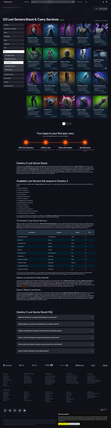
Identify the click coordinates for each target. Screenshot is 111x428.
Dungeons (6, 44)
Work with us (79, 1)
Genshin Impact (69, 401)
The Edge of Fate (9, 55)
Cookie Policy (6, 378)
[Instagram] (10, 410)
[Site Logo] (7, 2)
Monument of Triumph (10, 28)
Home (4, 7)
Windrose (68, 400)
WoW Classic (90, 392)
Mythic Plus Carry (28, 383)
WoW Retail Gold (90, 376)
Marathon (47, 400)
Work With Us (6, 385)
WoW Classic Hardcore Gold (93, 381)
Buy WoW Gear (48, 384)
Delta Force (26, 392)
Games (27, 1)
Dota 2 (25, 399)
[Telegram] (20, 410)
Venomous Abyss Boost (50, 376)
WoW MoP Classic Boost (71, 376)
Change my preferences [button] (74, 423)
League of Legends (49, 399)
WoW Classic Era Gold (92, 377)
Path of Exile (68, 393)
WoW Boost (26, 376)
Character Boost (8, 86)
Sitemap (5, 384)
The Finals (68, 396)
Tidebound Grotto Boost (50, 377)
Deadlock (5, 400)
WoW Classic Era (90, 394)
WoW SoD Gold (90, 378)
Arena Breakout (6, 394)
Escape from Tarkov (49, 393)
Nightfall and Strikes (10, 59)
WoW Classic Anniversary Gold (93, 380)
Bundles (6, 82)
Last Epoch (47, 397)
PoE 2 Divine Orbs (91, 383)
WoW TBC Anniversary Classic (93, 393)
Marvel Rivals (48, 401)
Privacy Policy (6, 376)
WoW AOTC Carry (49, 378)
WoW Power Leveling (28, 381)
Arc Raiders (5, 393)
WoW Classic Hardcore (92, 396)
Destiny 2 (9, 7)
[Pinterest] (15, 410)
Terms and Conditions (7, 380)
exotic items (24, 286)
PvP (5, 48)
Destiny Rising (27, 394)
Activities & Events (10, 66)
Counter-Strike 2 (6, 399)
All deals (6, 25)
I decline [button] (65, 423)
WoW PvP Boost (27, 378)
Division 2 (26, 397)
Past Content (8, 69)
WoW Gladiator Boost (49, 383)
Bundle (48, 286)
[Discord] (24, 410)
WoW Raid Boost (27, 377)
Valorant (68, 397)
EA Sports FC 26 (48, 392)
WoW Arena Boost (28, 380)
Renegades (7, 36)
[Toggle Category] (22, 40)
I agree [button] (60, 423)
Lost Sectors (8, 62)
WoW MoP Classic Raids (71, 378)
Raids (5, 40)
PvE (13, 7)
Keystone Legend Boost (50, 380)
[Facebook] (5, 410)
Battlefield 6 (5, 396)
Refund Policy (6, 377)
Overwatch (68, 392)
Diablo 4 (26, 396)
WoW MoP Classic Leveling (71, 377)
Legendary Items (8, 74)
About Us (5, 381)
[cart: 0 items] (106, 2)
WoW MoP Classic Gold (71, 380)
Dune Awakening (27, 400)
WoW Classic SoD (91, 397)
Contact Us (5, 383)
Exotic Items (7, 78)
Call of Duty (5, 397)
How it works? (103, 9)
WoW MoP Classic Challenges (72, 383)
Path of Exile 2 (69, 394)
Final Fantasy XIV (48, 396)
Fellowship (47, 394)
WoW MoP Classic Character (72, 381)
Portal (5, 32)
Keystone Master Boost (50, 381)
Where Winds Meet (70, 399)
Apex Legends (6, 392)
